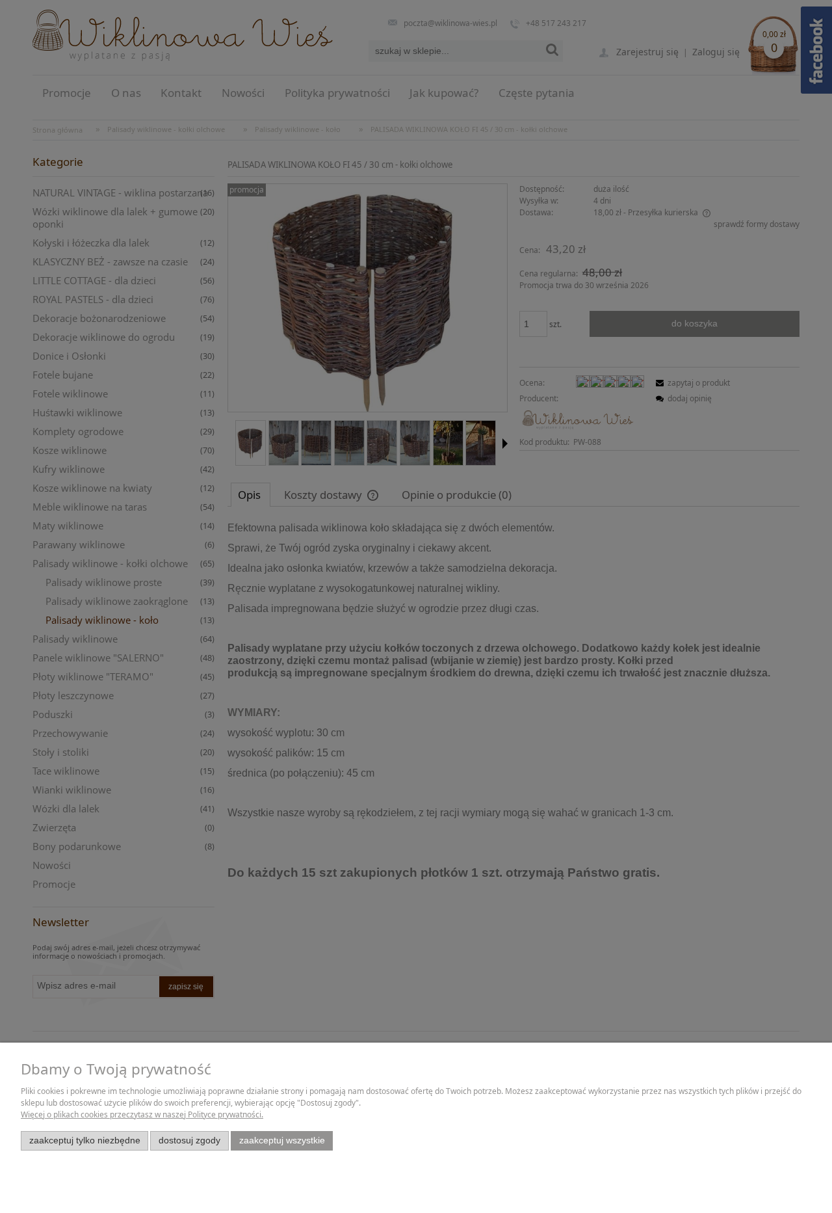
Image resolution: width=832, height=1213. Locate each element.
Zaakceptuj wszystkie (282, 1140)
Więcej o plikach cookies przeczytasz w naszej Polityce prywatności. (142, 1114)
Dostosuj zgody (189, 1140)
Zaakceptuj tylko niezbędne (84, 1140)
